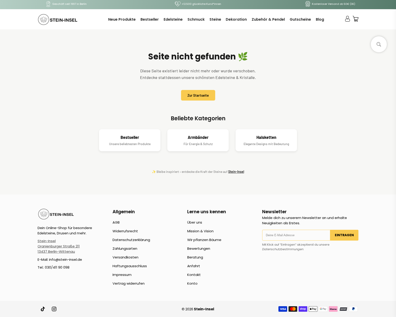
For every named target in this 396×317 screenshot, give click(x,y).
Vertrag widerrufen (129, 283)
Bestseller (149, 19)
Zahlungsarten (125, 248)
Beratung (195, 257)
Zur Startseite (198, 95)
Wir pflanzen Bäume (204, 239)
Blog (320, 19)
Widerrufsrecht (125, 231)
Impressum (122, 274)
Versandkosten (125, 257)
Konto (192, 283)
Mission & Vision (200, 231)
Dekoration (236, 19)
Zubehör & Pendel (268, 19)
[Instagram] (54, 309)
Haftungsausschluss (130, 266)
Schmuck (196, 19)
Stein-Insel (236, 172)
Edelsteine (173, 19)
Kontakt (194, 274)
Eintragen (344, 235)
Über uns (194, 222)
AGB (116, 222)
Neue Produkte (122, 19)
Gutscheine (300, 19)
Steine (215, 19)
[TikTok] (43, 309)
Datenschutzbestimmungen (282, 249)
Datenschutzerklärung (131, 239)
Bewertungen (198, 248)
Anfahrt (193, 266)
